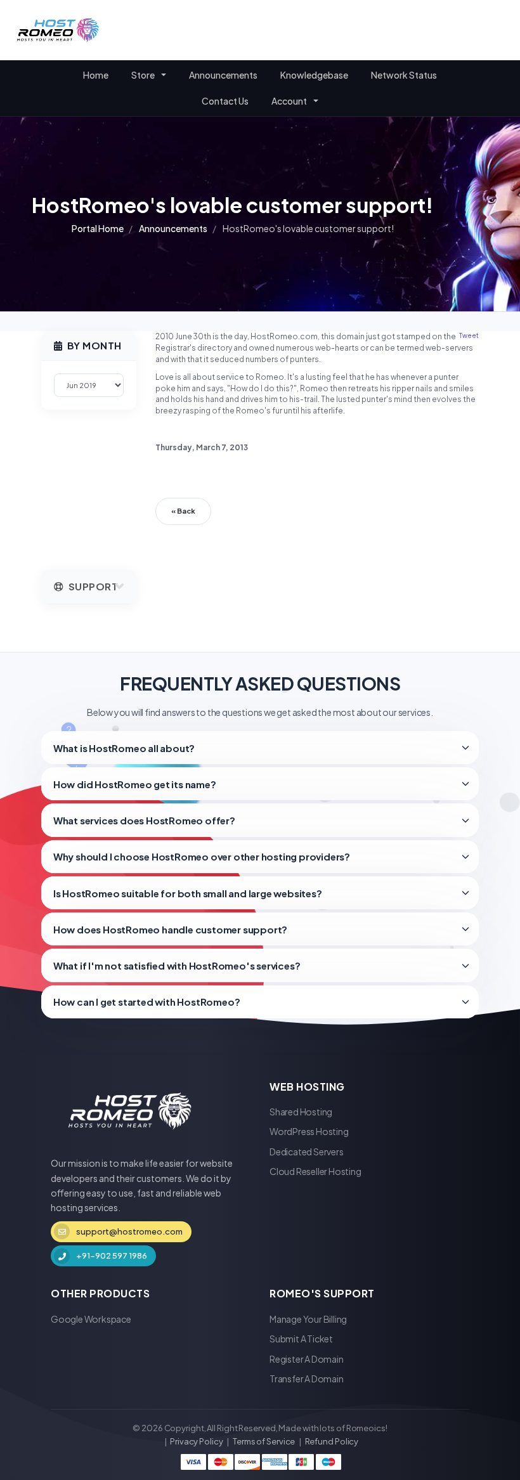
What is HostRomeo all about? (124, 748)
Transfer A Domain (307, 1378)
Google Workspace (91, 1319)
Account (290, 101)
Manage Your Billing (308, 1319)
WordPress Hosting (309, 1131)
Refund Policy (332, 1441)
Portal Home (98, 228)
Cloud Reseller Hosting (315, 1171)
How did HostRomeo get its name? (134, 784)
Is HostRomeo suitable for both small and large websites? (187, 893)
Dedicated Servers (307, 1151)
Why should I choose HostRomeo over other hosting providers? (201, 856)
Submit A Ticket (301, 1338)
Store (144, 75)
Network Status (404, 75)
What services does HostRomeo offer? (144, 820)
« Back (183, 511)
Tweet (469, 335)
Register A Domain (307, 1359)
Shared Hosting (301, 1111)
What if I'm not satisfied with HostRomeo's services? (177, 965)
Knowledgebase (314, 75)
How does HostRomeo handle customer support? (170, 929)
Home (95, 75)
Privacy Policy (196, 1441)
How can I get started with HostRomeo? (146, 1002)
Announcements (223, 75)
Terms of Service (264, 1441)
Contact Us (225, 101)
